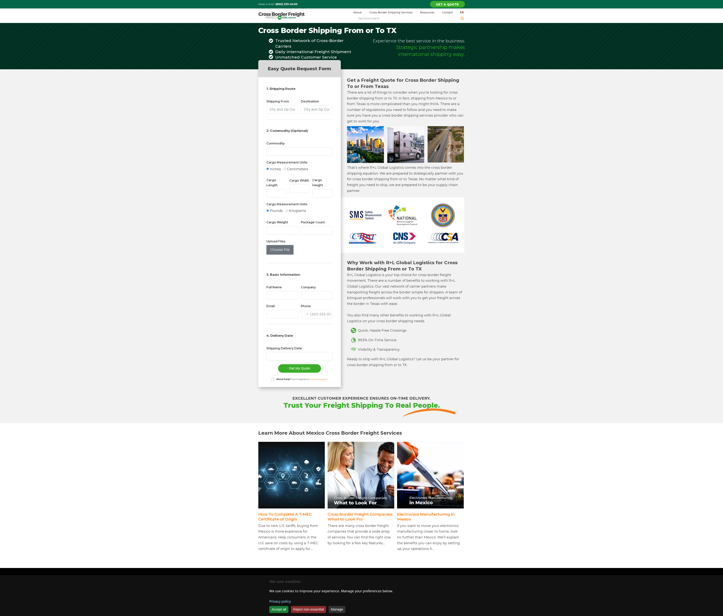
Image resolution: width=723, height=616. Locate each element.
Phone (306, 306)
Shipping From (277, 101)
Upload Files (275, 241)
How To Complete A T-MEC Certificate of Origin (285, 516)
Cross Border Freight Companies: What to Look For (360, 516)
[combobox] (305, 314)
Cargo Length (272, 182)
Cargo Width (299, 180)
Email (270, 306)
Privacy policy (280, 601)
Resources (427, 12)
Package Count (313, 222)
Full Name (274, 287)
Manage (337, 609)
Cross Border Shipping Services (391, 12)
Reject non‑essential (308, 609)
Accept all (279, 609)
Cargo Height (317, 182)
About (357, 12)
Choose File (280, 250)
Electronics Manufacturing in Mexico (426, 516)
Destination (310, 101)
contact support (319, 379)
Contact (447, 12)
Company (308, 287)
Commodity (275, 143)
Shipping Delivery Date (284, 348)
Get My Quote (299, 368)
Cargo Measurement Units (286, 162)
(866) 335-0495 (286, 4)
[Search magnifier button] (462, 18)
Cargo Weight (277, 222)
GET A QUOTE (447, 4)
